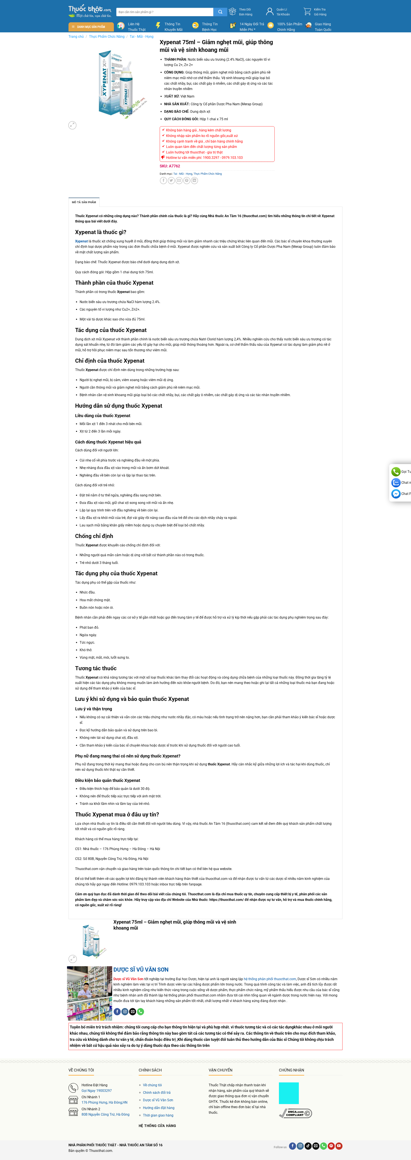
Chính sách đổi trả (157, 1093)
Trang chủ (76, 37)
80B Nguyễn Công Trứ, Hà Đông (106, 1114)
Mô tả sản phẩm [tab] (84, 202)
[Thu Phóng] (72, 125)
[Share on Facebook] (163, 180)
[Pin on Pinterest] (186, 180)
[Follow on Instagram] (124, 1011)
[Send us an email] (132, 1011)
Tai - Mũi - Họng (141, 37)
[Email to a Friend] (179, 180)
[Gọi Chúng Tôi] (140, 1011)
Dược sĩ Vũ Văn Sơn (158, 1100)
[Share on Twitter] (171, 180)
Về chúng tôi (152, 1085)
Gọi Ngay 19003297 (97, 1091)
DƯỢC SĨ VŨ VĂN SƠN (140, 969)
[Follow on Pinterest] (331, 1146)
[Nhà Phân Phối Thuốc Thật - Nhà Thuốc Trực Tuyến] (89, 10)
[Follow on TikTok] (308, 1146)
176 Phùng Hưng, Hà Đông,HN (104, 1102)
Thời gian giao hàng (158, 1115)
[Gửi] (220, 12)
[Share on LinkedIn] (194, 180)
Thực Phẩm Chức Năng (107, 37)
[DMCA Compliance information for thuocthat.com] (295, 1113)
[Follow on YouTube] (338, 1146)
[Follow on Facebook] (117, 1011)
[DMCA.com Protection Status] (289, 1093)
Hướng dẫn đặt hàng (158, 1108)
